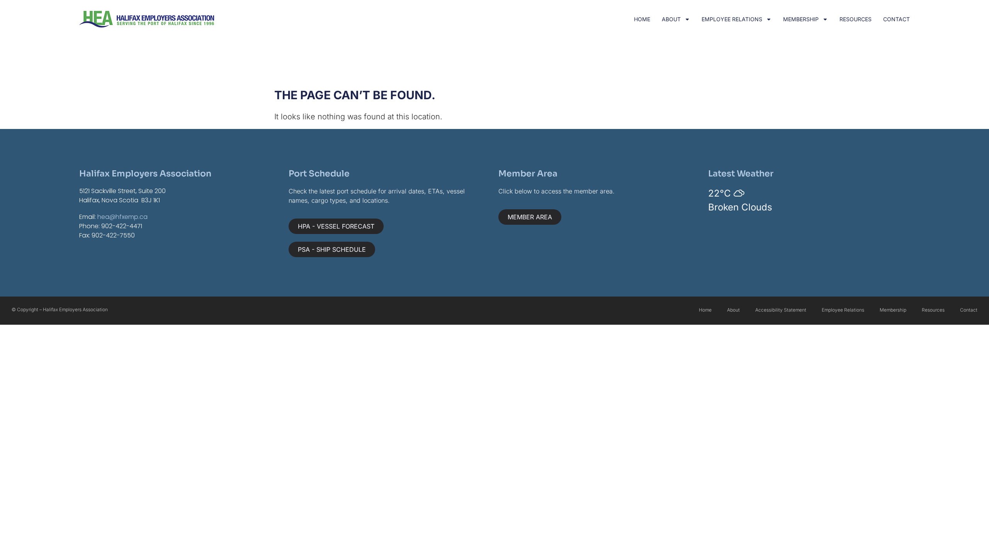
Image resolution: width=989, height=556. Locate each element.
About (671, 19)
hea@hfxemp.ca (122, 216)
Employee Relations (732, 19)
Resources (855, 19)
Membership (801, 19)
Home (642, 19)
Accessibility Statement (780, 310)
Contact (896, 19)
